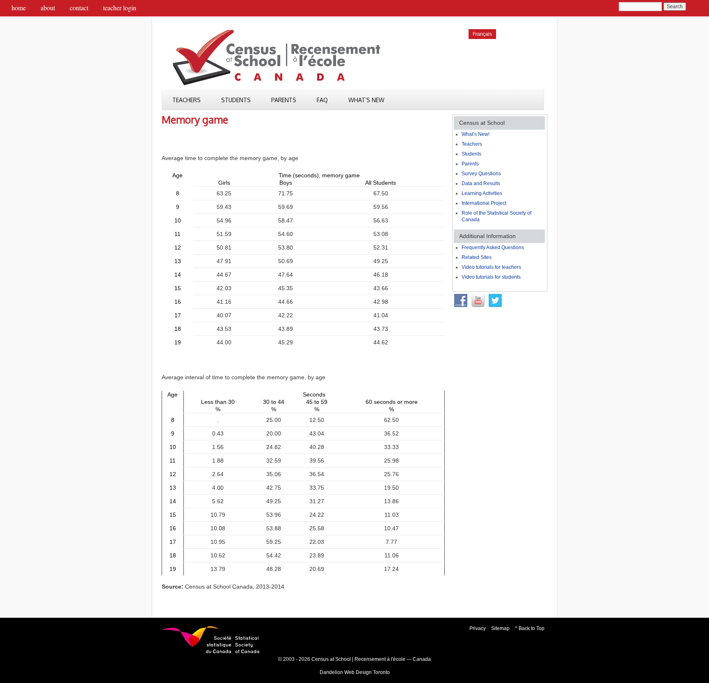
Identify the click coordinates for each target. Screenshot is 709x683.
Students (236, 99)
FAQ (322, 99)
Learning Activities (482, 193)
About (48, 7)
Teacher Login (119, 7)
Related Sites (477, 257)
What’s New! (475, 134)
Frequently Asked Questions (493, 247)
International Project (484, 203)
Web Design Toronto (367, 672)
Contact (79, 7)
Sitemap (500, 628)
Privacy (477, 628)
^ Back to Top (529, 628)
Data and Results (481, 183)
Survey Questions (481, 173)
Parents (283, 99)
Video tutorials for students (491, 277)
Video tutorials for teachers (491, 267)
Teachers (186, 99)
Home (18, 7)
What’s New (366, 99)
